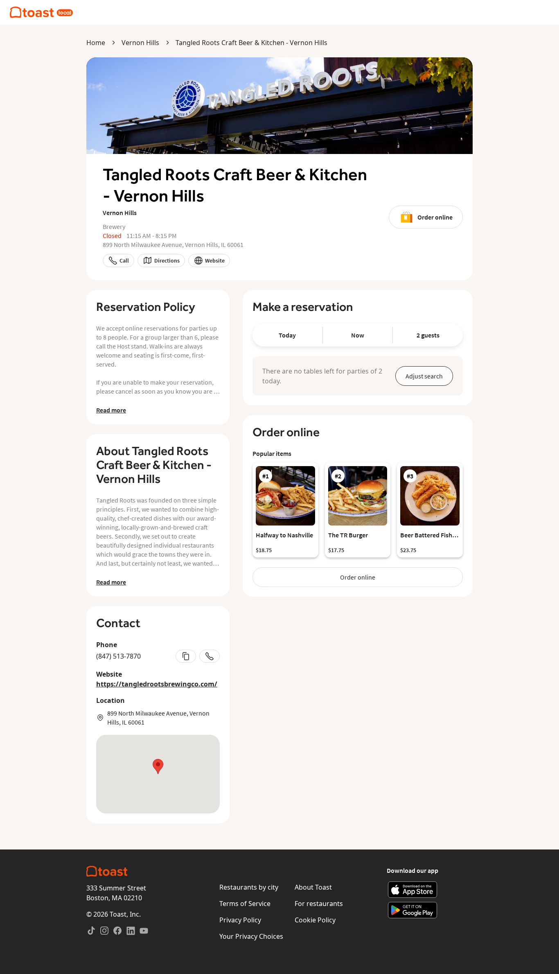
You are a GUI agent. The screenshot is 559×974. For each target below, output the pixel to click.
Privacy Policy (240, 919)
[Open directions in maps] (158, 774)
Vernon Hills (140, 42)
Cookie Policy (315, 919)
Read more (111, 410)
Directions (167, 260)
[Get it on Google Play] (413, 910)
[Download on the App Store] (413, 889)
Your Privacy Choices (251, 936)
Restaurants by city (248, 887)
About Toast (313, 887)
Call (124, 260)
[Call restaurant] (209, 656)
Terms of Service (244, 903)
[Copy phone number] (186, 656)
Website (215, 260)
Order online (435, 217)
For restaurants (319, 903)
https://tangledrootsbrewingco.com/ (156, 684)
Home (95, 42)
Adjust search (424, 376)
